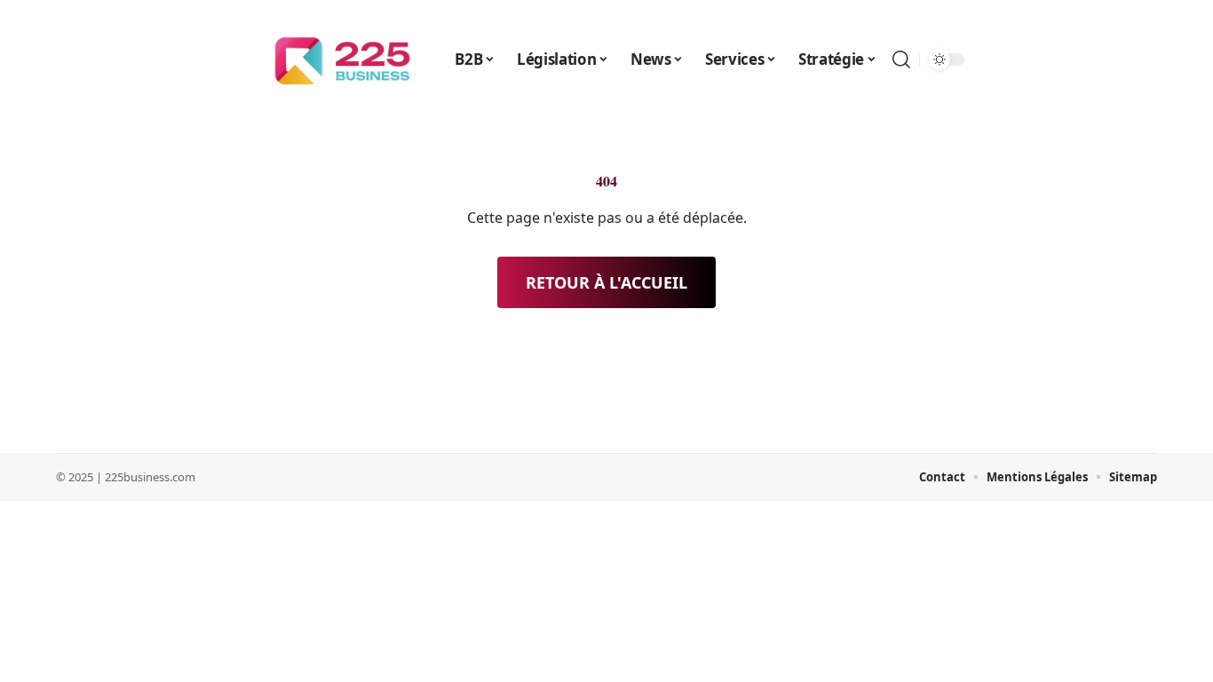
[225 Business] (343, 59)
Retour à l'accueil (606, 282)
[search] (901, 59)
